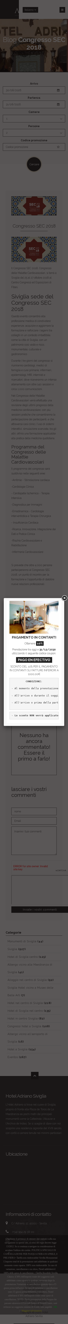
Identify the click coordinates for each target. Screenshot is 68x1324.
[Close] (64, 598)
